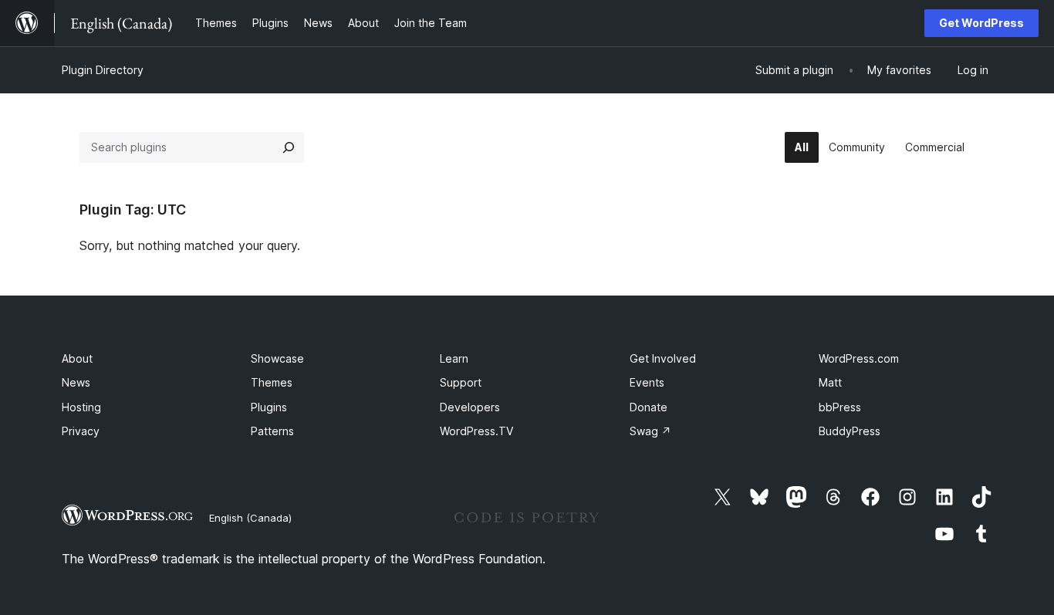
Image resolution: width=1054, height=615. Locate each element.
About (77, 358)
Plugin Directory (103, 69)
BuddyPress (849, 431)
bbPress (840, 407)
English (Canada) (250, 518)
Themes (271, 382)
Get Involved (663, 358)
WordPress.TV (476, 431)
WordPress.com (859, 358)
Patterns (272, 431)
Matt (830, 382)
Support (460, 382)
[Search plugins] (288, 147)
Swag (650, 431)
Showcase (277, 358)
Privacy (81, 431)
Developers (470, 407)
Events (647, 382)
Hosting (81, 407)
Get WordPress (981, 22)
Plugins (269, 407)
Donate (648, 407)
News (76, 382)
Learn (454, 358)
